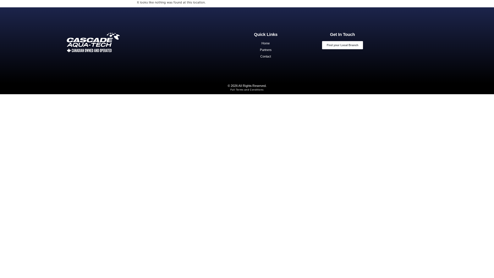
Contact (265, 56)
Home (265, 43)
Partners (266, 50)
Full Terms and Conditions (247, 89)
